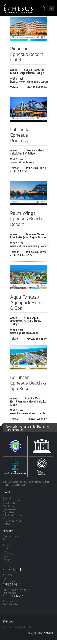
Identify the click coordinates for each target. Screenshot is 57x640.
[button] (43, 8)
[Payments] (28, 633)
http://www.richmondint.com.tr (29, 82)
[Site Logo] (18, 8)
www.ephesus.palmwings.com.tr (29, 246)
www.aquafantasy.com (24, 333)
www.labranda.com (22, 162)
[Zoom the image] (28, 99)
